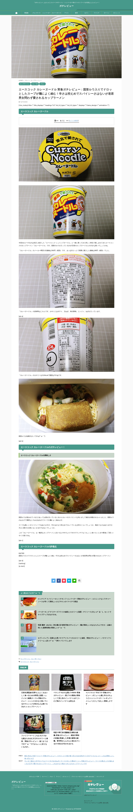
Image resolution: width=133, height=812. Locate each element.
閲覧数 (26, 13)
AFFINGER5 (77, 809)
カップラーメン (25, 659)
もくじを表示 (73, 120)
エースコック (25, 661)
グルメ (39, 659)
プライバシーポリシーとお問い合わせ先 (82, 776)
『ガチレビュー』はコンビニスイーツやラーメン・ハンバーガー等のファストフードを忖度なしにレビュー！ (26, 787)
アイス (66, 13)
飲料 (76, 13)
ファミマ (96, 13)
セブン (86, 13)
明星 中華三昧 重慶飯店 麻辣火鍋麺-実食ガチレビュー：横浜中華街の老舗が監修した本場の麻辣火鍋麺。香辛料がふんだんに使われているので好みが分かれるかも (67, 738)
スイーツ (44, 776)
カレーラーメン (34, 661)
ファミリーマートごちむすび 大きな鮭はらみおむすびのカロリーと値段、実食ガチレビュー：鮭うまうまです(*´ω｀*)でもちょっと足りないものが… (34, 741)
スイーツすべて (56, 13)
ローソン (106, 13)
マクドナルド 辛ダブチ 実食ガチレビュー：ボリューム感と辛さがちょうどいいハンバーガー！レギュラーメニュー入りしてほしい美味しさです (99, 698)
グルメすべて (36, 13)
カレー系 (33, 659)
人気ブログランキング (90, 795)
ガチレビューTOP (34, 776)
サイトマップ (100, 776)
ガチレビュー (66, 5)
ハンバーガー (46, 13)
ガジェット (116, 13)
